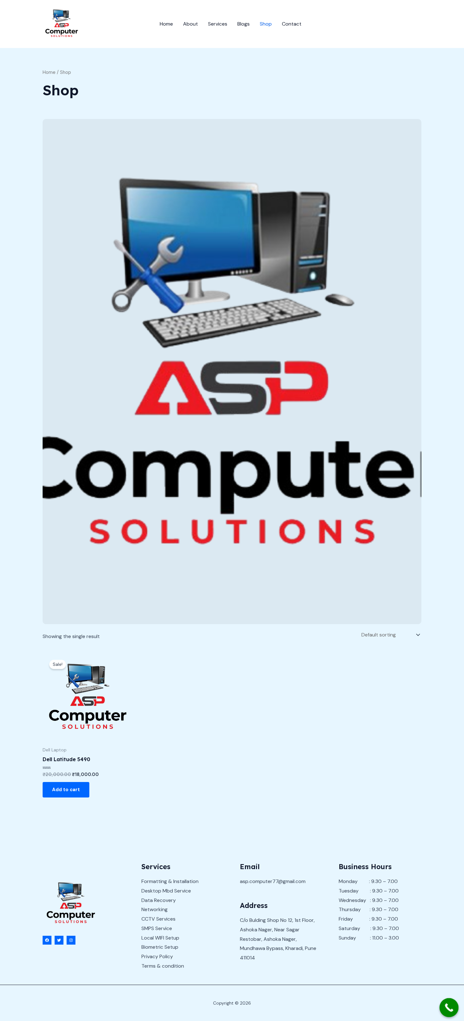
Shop (266, 24)
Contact (291, 24)
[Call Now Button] (449, 1007)
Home (166, 24)
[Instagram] (71, 940)
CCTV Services (158, 919)
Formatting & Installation (170, 881)
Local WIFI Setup (160, 937)
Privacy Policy (157, 956)
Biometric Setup (159, 947)
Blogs (243, 24)
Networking (154, 909)
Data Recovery (158, 900)
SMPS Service (156, 928)
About (190, 24)
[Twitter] (59, 940)
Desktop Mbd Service (166, 890)
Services (217, 24)
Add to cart (66, 789)
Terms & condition (162, 966)
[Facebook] (47, 940)
